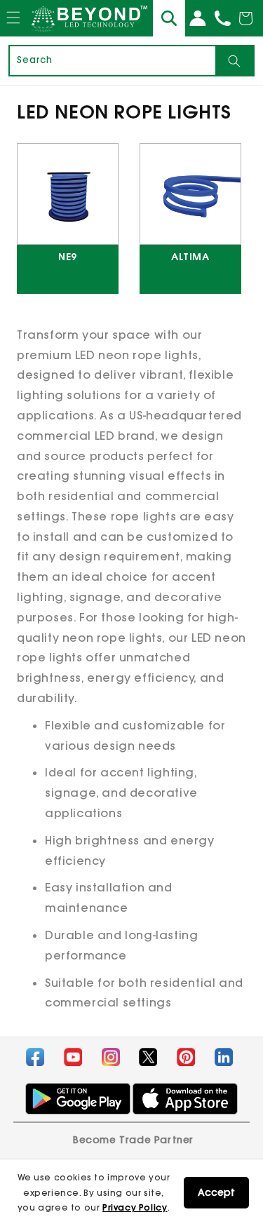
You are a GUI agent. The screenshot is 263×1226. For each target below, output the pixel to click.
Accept (216, 1192)
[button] (13, 30)
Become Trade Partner (133, 1139)
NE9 (67, 257)
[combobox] (113, 60)
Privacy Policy (134, 1207)
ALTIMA (190, 257)
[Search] (234, 60)
